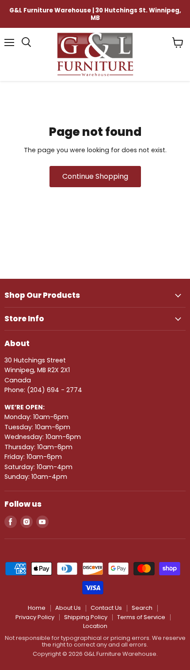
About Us (68, 608)
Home (37, 608)
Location (95, 626)
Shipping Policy (85, 617)
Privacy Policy (34, 617)
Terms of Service (141, 617)
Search (142, 608)
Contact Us (106, 608)
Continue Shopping (95, 176)
